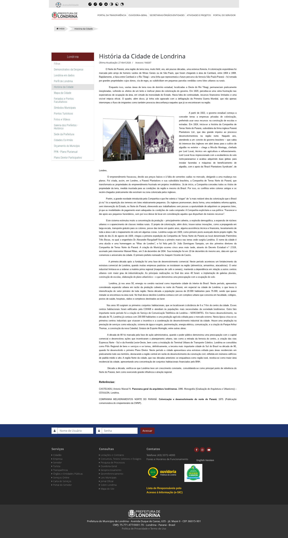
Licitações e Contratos (112, 455)
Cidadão (57, 455)
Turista (56, 466)
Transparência (60, 470)
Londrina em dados (64, 75)
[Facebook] (196, 449)
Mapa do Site (107, 488)
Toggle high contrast (111, 4)
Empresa (57, 458)
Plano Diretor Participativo (68, 157)
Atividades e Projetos (199, 15)
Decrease (95, 4)
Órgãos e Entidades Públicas (68, 473)
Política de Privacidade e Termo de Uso (144, 528)
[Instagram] (202, 449)
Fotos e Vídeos (62, 119)
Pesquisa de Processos (113, 462)
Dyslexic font (106, 4)
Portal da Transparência (112, 15)
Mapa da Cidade (62, 92)
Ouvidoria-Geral (137, 15)
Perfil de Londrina (63, 81)
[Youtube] (208, 449)
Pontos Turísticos (63, 113)
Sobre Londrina (108, 484)
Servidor (57, 462)
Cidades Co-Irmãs (63, 140)
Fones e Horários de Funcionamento (167, 459)
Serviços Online (61, 477)
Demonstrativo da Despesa (68, 69)
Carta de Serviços (62, 481)
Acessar (147, 431)
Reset (100, 4)
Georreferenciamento (112, 473)
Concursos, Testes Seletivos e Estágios (121, 458)
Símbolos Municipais (65, 107)
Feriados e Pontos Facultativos (64, 100)
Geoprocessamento (111, 470)
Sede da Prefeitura (64, 134)
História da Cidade (64, 87)
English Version (205, 460)
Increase (90, 4)
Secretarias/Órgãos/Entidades (167, 15)
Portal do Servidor (224, 15)
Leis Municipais (108, 477)
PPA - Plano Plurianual (66, 151)
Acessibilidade (70, 5)
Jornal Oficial (107, 481)
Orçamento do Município (67, 146)
